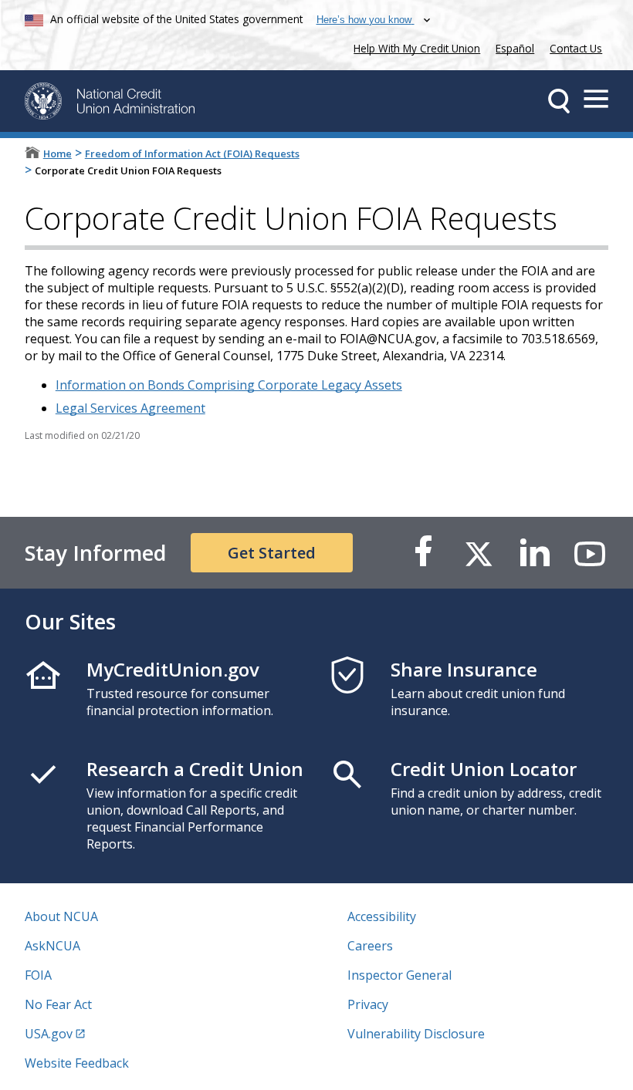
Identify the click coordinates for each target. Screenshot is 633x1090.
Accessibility (381, 916)
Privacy (367, 1004)
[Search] (559, 101)
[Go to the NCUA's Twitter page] (478, 552)
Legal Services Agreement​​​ (130, 408)
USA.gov (49, 1033)
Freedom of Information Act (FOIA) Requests (192, 153)
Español (515, 48)
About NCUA (61, 916)
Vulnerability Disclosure (416, 1033)
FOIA (38, 975)
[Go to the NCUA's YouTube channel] (589, 552)
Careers (370, 945)
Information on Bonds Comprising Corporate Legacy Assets (229, 384)
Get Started (272, 552)
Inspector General (399, 975)
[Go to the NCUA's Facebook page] (423, 552)
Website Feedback (77, 1063)
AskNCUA (52, 945)
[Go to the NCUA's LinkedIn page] (534, 552)
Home (57, 153)
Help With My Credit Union (413, 47)
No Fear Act (58, 1004)
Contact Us (576, 48)
